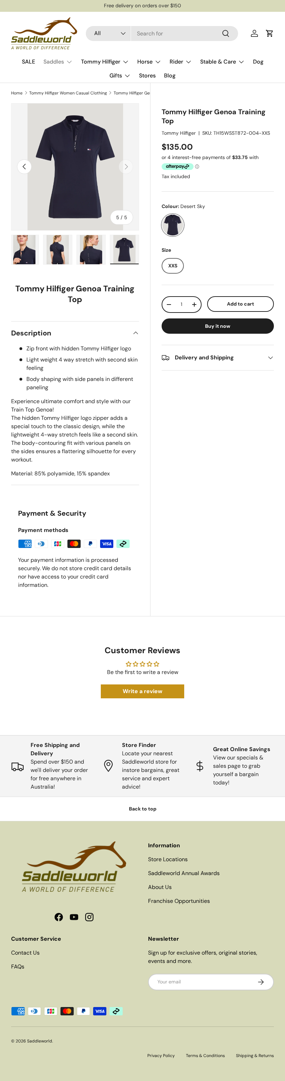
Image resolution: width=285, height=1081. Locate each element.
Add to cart (240, 304)
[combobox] (162, 33)
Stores (147, 75)
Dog (258, 61)
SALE (28, 61)
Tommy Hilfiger (179, 133)
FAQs (17, 966)
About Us (160, 887)
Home (17, 93)
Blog (170, 75)
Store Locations (168, 859)
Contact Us (25, 952)
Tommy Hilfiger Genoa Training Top (148, 93)
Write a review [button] (142, 691)
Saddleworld (39, 1041)
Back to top (142, 809)
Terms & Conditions (205, 1055)
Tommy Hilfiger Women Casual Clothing (68, 93)
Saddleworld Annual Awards (184, 873)
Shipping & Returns (255, 1055)
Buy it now (217, 326)
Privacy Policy (161, 1055)
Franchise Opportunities (179, 901)
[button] (269, 33)
